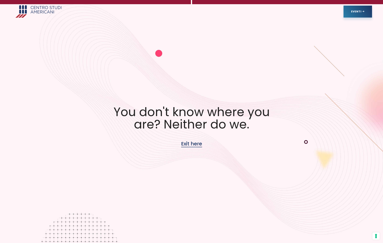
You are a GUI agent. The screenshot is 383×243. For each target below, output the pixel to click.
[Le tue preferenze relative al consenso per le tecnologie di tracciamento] (376, 236)
